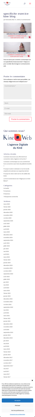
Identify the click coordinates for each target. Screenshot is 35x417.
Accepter (17, 400)
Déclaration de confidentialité (17, 414)
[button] (32, 380)
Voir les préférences (17, 410)
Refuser (17, 405)
